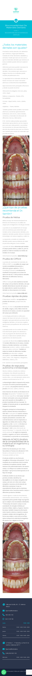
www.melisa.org (22, 256)
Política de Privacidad (8, 671)
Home (15, 30)
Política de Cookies (18, 671)
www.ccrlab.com (22, 293)
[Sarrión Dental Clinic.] (16, 10)
